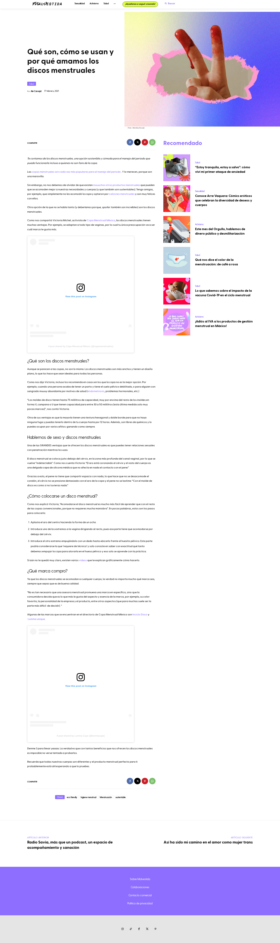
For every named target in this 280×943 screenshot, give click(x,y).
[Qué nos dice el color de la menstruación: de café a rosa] (176, 260)
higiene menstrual (88, 797)
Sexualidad (199, 191)
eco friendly (72, 797)
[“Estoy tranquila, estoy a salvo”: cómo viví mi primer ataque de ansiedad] (176, 167)
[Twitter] (147, 929)
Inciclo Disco (139, 614)
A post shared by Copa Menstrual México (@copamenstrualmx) (80, 346)
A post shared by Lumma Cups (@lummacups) (81, 735)
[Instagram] (122, 929)
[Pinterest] (145, 142)
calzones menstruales (122, 194)
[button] (169, 3)
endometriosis (96, 391)
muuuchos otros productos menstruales (116, 185)
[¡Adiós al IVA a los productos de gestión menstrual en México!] (176, 322)
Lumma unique (36, 619)
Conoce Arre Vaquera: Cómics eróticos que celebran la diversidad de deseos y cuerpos (223, 200)
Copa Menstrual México (100, 220)
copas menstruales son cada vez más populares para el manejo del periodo (76, 172)
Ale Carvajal (36, 91)
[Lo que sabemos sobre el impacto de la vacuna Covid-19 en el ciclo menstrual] (176, 291)
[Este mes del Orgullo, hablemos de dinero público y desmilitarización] (176, 229)
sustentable (121, 797)
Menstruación (106, 797)
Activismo (199, 224)
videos (83, 560)
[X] (137, 142)
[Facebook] (130, 142)
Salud (31, 84)
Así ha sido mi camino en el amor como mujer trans (208, 842)
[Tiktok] (131, 929)
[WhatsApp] (152, 142)
